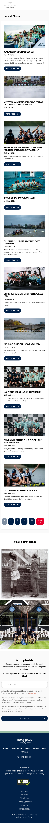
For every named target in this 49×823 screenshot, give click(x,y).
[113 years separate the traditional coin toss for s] (24, 573)
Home (5, 748)
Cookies (24, 805)
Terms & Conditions (24, 802)
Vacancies (24, 795)
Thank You (24, 798)
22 (32, 520)
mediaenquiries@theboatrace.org (30, 773)
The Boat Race (16, 748)
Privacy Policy (24, 809)
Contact (24, 791)
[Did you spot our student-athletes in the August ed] (24, 624)
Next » (40, 521)
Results (36, 748)
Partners (24, 752)
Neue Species (28, 817)
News (44, 748)
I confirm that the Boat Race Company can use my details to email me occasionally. (23, 692)
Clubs (27, 748)
